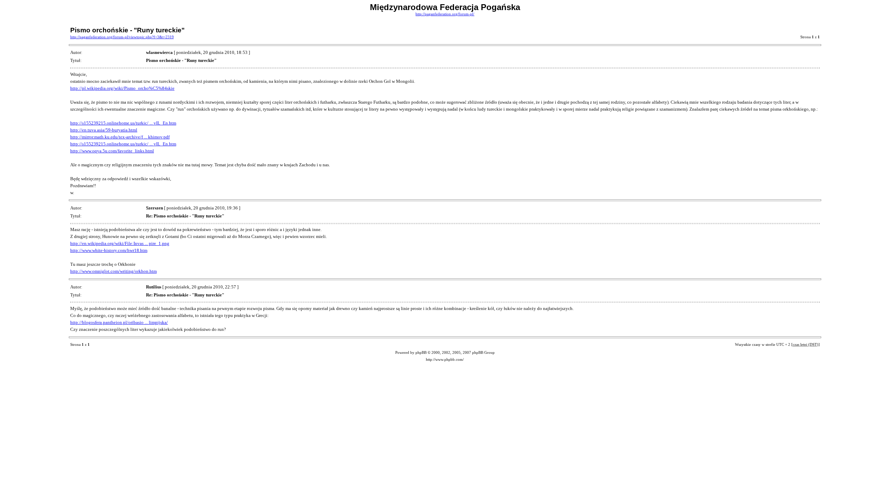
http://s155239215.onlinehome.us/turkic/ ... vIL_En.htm (123, 123)
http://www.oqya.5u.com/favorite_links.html (112, 150)
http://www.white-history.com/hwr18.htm (108, 250)
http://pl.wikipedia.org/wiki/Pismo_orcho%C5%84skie (122, 88)
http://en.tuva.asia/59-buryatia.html (103, 130)
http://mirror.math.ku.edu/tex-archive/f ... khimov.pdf (120, 137)
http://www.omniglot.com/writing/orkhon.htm (113, 271)
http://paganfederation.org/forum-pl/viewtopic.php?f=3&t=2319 (122, 37)
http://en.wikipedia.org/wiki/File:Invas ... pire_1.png (119, 243)
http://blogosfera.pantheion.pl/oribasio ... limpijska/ (119, 322)
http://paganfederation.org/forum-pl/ (444, 14)
